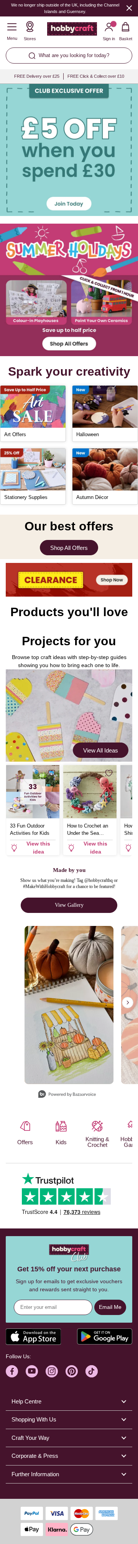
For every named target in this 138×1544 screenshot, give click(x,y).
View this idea (38, 848)
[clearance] (69, 580)
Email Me (110, 1307)
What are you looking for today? (74, 55)
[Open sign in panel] (69, 150)
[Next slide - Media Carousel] (127, 1002)
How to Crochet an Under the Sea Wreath (87, 830)
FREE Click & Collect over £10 (95, 76)
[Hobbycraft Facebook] (12, 1371)
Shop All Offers (69, 548)
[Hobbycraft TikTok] (91, 1371)
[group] (69, 150)
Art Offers (15, 434)
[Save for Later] (52, 773)
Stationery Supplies (26, 497)
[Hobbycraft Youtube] (32, 1371)
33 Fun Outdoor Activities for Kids (29, 829)
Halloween (87, 434)
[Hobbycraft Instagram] (52, 1371)
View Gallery (69, 905)
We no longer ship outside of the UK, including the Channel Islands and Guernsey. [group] (65, 8)
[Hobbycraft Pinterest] (72, 1371)
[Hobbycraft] (72, 31)
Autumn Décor (92, 497)
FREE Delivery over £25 (36, 76)
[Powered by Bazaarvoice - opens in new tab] (67, 1095)
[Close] (129, 8)
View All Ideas (100, 750)
